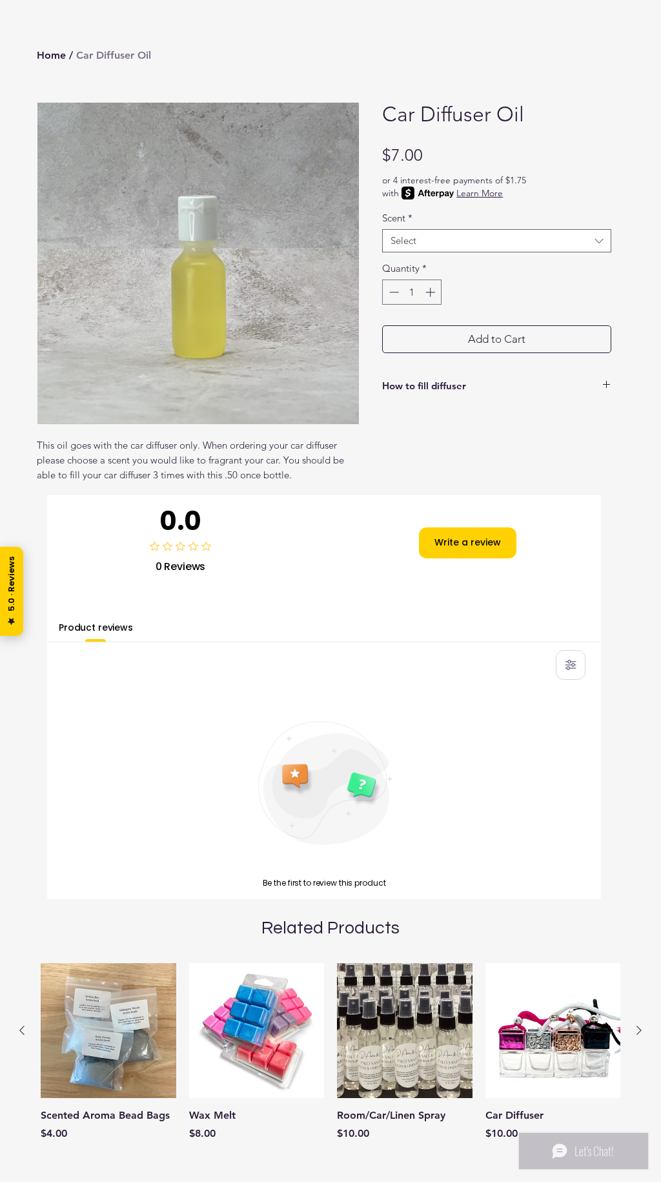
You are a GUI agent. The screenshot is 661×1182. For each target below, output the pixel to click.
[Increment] (431, 292)
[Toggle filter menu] (570, 665)
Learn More (479, 193)
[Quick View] (108, 1031)
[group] (330, 1067)
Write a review (467, 542)
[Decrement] (393, 292)
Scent (397, 218)
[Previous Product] (22, 1030)
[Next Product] (639, 1030)
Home (51, 55)
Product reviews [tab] (96, 627)
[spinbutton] (412, 292)
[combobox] (496, 240)
